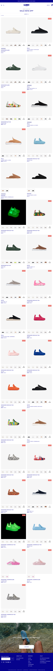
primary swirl (3, 123)
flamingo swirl (30, 301)
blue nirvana (29, 371)
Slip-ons (30, 659)
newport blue (29, 160)
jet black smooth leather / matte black (34, 406)
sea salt (2, 371)
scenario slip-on (6, 265)
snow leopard (3, 476)
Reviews (18, 659)
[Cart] (51, 5)
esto (28, 265)
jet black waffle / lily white (32, 125)
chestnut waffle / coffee (6, 160)
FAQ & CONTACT (43, 659)
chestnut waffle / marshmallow (33, 441)
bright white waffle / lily (32, 88)
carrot (2, 406)
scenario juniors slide (7, 579)
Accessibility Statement (45, 661)
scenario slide (5, 50)
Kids (29, 661)
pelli (28, 48)
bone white (3, 51)
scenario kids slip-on (33, 158)
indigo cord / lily (30, 511)
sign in (48, 5)
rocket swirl (29, 476)
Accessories (31, 664)
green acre (3, 86)
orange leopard (4, 511)
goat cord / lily (4, 301)
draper (3, 195)
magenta (28, 336)
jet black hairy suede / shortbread (8, 336)
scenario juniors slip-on (8, 544)
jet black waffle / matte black (33, 49)
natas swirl (3, 441)
